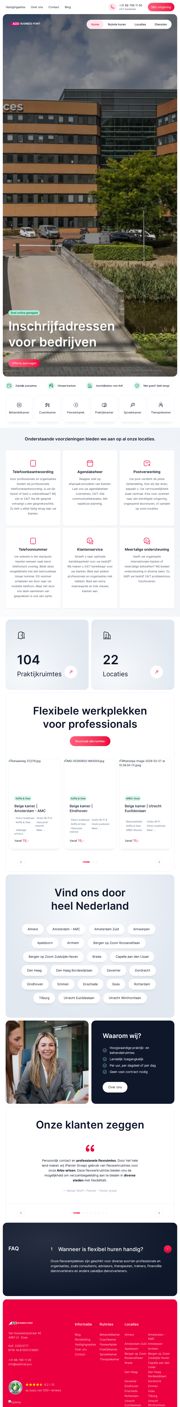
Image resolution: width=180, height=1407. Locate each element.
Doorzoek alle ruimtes (90, 741)
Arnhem (73, 943)
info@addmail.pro (20, 1364)
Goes (116, 984)
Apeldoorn (45, 943)
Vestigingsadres (85, 1344)
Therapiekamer (109, 1359)
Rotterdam (142, 984)
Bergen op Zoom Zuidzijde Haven (53, 956)
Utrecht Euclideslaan (79, 998)
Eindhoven (35, 984)
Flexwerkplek (108, 1344)
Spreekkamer (108, 1354)
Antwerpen (141, 929)
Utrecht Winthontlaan (125, 998)
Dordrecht (142, 970)
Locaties (140, 24)
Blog (68, 7)
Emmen (63, 984)
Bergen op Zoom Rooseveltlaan (116, 943)
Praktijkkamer (108, 1349)
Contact (54, 7)
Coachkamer (108, 1339)
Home (95, 24)
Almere (33, 929)
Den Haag (34, 970)
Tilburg (44, 998)
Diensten (161, 24)
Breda (96, 956)
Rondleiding (82, 1339)
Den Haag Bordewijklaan (74, 970)
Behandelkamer (110, 1334)
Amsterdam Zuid (106, 929)
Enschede (90, 984)
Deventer (114, 970)
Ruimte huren (117, 24)
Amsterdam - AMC (66, 929)
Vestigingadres (15, 7)
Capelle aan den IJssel (132, 956)
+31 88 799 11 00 (19, 1360)
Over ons (37, 7)
